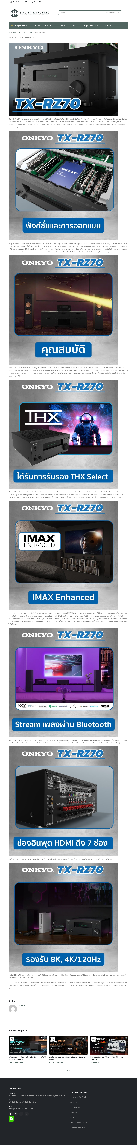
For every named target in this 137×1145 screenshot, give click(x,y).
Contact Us (107, 25)
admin (21, 37)
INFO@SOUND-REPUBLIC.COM (21, 1108)
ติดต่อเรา (73, 1117)
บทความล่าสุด (61, 25)
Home (37, 25)
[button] (67, 1070)
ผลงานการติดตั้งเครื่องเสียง (78, 1097)
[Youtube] (16, 1114)
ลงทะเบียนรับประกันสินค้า (78, 1123)
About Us (48, 25)
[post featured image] (28, 1045)
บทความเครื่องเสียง (76, 1107)
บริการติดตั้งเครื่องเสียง (77, 1128)
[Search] (119, 13)
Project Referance (91, 25)
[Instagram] (21, 1114)
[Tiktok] (27, 1114)
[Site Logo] (30, 13)
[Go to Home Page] (9, 32)
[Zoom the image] (11, 1117)
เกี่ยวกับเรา (73, 1112)
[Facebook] (11, 1114)
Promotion (75, 25)
